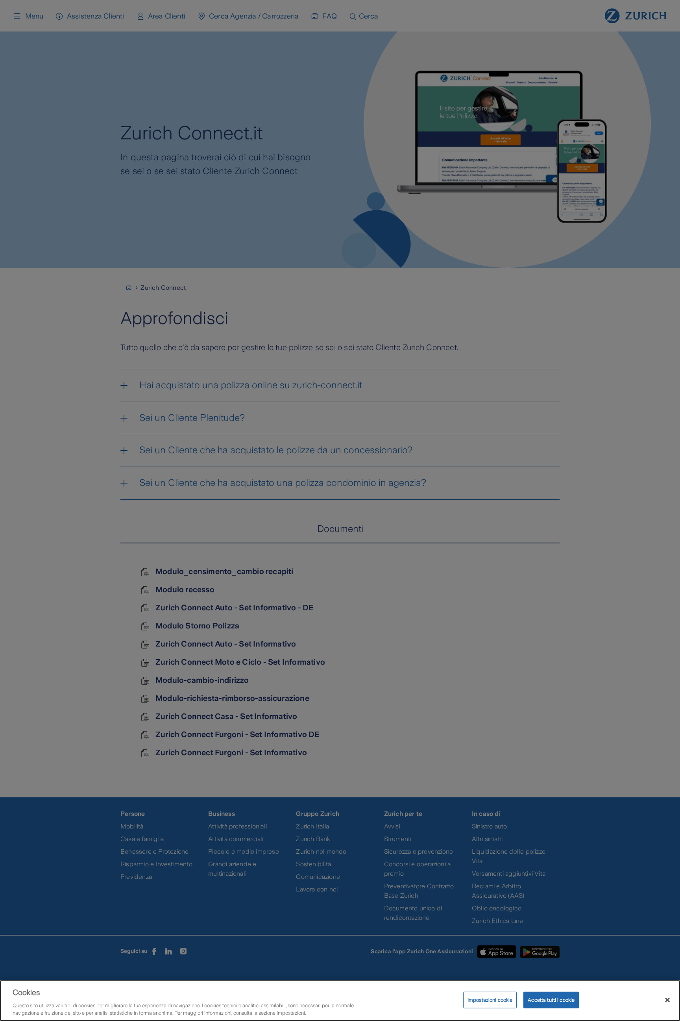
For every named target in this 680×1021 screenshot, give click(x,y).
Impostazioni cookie (490, 1000)
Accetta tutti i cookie (551, 1000)
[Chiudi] (667, 1000)
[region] (340, 1000)
